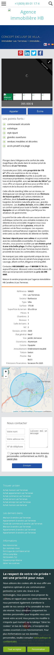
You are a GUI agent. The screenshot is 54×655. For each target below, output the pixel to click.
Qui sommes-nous (11, 548)
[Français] (45, 44)
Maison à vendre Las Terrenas (17, 518)
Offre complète (10, 554)
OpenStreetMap (27, 411)
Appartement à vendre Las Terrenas (19, 521)
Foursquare (38, 411)
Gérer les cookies (11, 563)
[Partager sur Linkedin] (27, 53)
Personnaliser (38, 649)
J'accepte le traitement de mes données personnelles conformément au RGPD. (28, 455)
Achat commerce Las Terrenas (17, 496)
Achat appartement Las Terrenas (18, 493)
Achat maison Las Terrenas (15, 490)
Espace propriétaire (12, 560)
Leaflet (15, 411)
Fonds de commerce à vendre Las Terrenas (22, 524)
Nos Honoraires (10, 545)
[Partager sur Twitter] (33, 53)
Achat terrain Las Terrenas (15, 499)
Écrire (40, 111)
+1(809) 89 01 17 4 (27, 3)
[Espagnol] (52, 44)
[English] (48, 44)
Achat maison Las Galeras (15, 505)
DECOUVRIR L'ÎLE (10, 557)
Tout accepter (14, 649)
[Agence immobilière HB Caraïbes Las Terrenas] (27, 30)
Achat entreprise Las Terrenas (17, 502)
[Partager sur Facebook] (40, 53)
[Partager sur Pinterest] (20, 53)
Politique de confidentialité (16, 551)
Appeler (13, 111)
